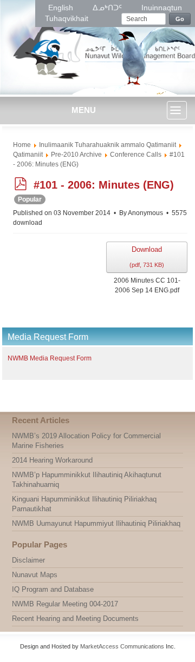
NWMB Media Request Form (50, 358)
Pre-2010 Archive (76, 154)
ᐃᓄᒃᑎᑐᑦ (108, 7)
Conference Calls (135, 154)
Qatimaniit (28, 154)
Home (22, 145)
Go (180, 19)
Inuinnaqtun (161, 7)
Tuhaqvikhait (66, 18)
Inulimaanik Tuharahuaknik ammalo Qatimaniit (107, 145)
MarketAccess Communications (122, 646)
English (61, 7)
